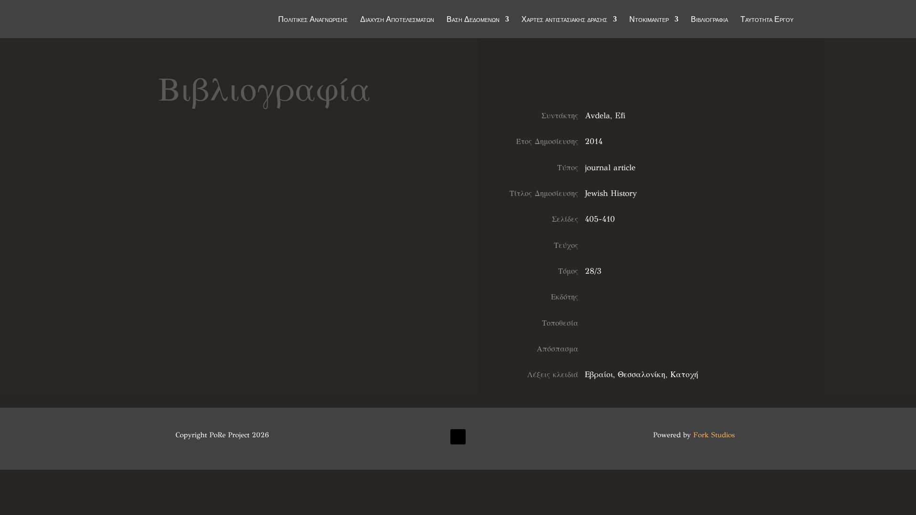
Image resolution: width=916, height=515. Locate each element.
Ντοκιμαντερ (649, 20)
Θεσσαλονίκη (642, 375)
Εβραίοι (599, 375)
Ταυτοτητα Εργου (766, 20)
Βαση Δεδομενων (473, 20)
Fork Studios (714, 435)
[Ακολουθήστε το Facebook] (458, 436)
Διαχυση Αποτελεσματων (397, 20)
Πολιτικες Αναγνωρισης (313, 20)
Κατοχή (684, 375)
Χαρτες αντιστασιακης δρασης (564, 20)
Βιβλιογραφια (709, 20)
